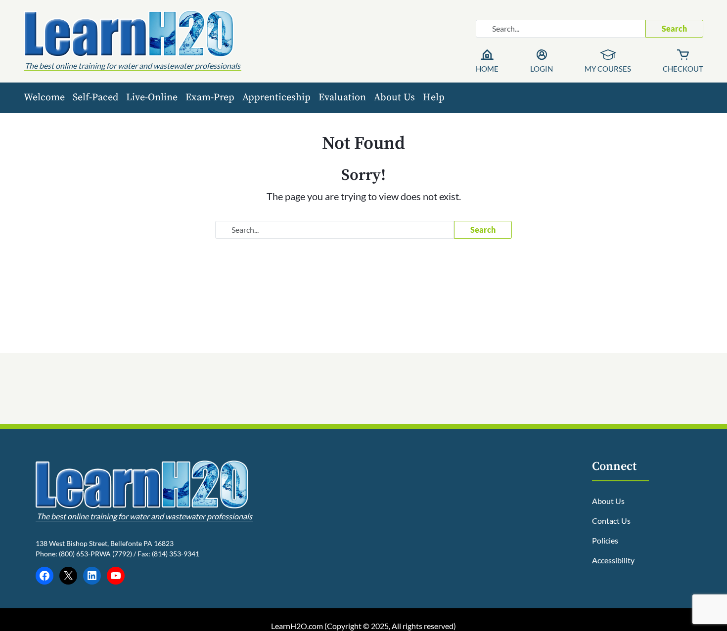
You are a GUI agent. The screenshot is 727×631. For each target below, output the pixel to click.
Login (541, 68)
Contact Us (611, 520)
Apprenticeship (276, 97)
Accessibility (613, 560)
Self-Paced (95, 97)
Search (674, 28)
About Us (394, 97)
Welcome (44, 97)
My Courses (608, 68)
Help (434, 97)
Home (487, 68)
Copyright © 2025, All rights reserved (390, 626)
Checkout (683, 68)
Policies (605, 540)
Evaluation (342, 97)
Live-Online (152, 97)
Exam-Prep (209, 97)
